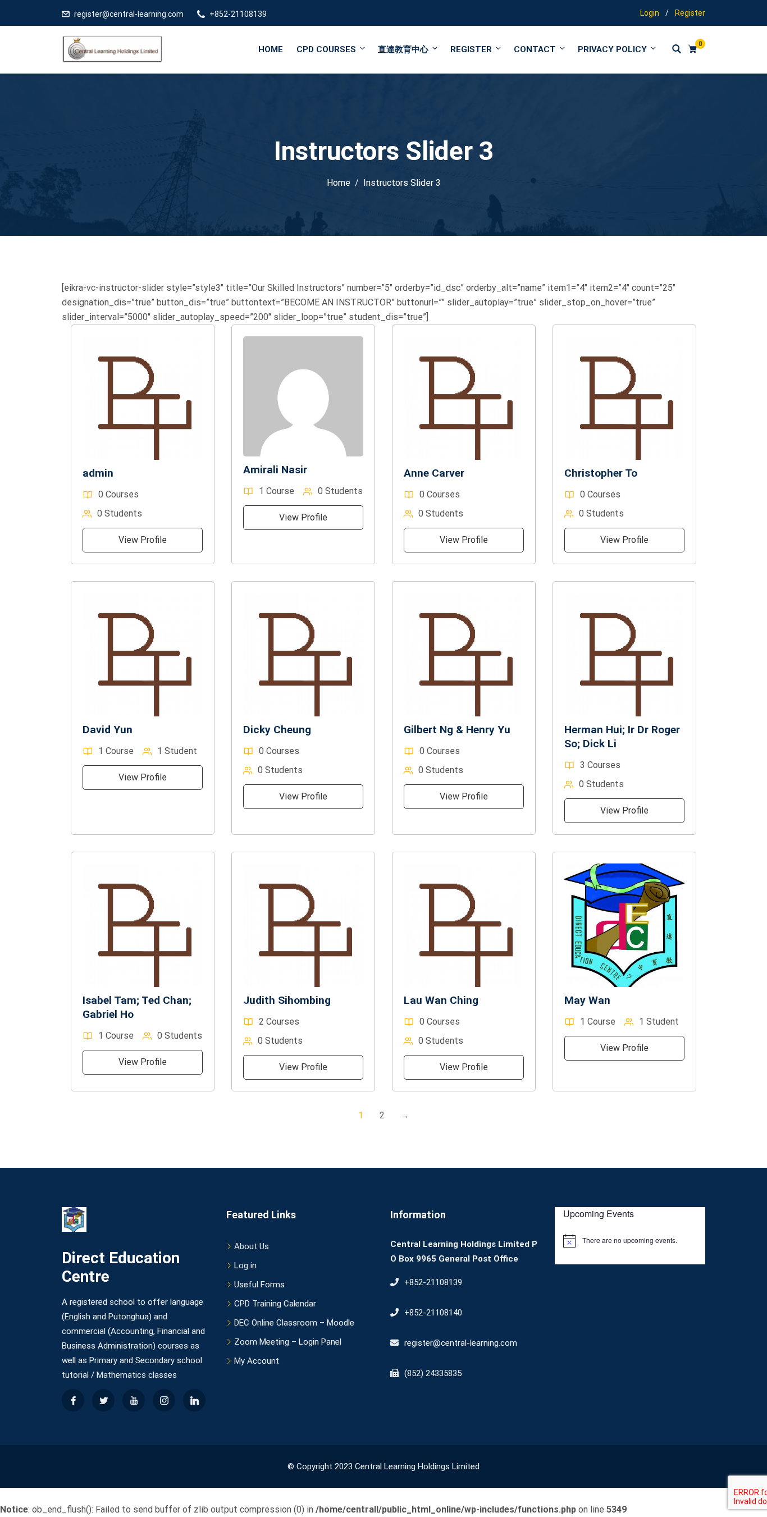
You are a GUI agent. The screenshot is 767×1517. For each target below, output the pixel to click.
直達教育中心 (403, 49)
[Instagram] (164, 1400)
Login (649, 12)
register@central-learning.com (129, 14)
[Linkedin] (194, 1400)
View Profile (142, 539)
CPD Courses (326, 49)
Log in (245, 1265)
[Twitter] (103, 1400)
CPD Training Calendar (275, 1304)
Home (270, 49)
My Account (256, 1361)
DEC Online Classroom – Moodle (294, 1323)
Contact (535, 49)
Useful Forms (259, 1285)
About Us (251, 1246)
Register (690, 12)
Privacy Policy (612, 49)
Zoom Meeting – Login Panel (287, 1342)
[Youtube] (133, 1400)
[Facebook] (73, 1400)
